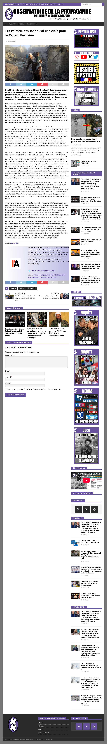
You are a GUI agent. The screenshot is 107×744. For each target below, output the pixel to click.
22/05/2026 (86, 657)
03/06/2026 (86, 203)
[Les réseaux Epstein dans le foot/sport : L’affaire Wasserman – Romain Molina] (15, 319)
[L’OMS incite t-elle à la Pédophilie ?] (75, 163)
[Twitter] (86, 509)
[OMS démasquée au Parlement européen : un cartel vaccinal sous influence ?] (75, 666)
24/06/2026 (86, 587)
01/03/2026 (86, 689)
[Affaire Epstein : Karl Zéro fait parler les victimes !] (75, 242)
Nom (7, 371)
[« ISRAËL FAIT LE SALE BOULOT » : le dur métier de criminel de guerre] (75, 596)
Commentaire (10, 355)
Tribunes (12, 24)
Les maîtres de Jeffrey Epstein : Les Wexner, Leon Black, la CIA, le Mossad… (91, 229)
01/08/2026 (86, 191)
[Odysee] (78, 509)
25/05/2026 (86, 258)
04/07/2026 (86, 575)
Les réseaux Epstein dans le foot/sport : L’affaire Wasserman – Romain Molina (91, 199)
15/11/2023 (11, 41)
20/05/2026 (86, 671)
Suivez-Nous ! (32, 24)
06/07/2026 (86, 639)
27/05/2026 (86, 233)
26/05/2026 (86, 244)
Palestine (31, 288)
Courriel (8, 377)
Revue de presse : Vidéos (82, 493)
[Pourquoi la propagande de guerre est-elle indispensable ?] (86, 125)
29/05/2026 (86, 221)
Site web (8, 383)
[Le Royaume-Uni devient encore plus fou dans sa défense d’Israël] (75, 584)
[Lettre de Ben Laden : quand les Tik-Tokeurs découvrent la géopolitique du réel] (59, 319)
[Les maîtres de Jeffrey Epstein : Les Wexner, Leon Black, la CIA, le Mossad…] (75, 230)
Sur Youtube (81, 468)
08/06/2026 (86, 600)
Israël (22, 288)
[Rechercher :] (91, 4)
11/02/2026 (86, 705)
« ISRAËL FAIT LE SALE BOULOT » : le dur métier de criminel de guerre (90, 595)
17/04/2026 (86, 285)
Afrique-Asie (14, 243)
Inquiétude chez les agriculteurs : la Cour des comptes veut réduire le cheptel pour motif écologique (36, 333)
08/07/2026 (86, 561)
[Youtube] (94, 509)
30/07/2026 (86, 545)
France (13, 288)
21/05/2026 (86, 270)
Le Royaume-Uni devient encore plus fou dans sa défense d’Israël (89, 583)
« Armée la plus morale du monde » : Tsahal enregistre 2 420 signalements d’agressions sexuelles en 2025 (91, 555)
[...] (80, 155)
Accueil (40, 722)
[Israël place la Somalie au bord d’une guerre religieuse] (75, 543)
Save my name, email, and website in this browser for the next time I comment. (33, 389)
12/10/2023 (77, 144)
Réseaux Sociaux (43, 732)
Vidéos (21, 24)
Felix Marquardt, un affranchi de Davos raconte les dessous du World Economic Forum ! (91, 266)
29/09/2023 (86, 165)
